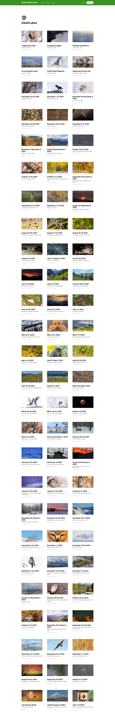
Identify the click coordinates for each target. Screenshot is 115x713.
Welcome (48, 2)
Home (42, 2)
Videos (53, 2)
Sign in (83, 2)
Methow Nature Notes (30, 2)
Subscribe (90, 2)
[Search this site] (80, 3)
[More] (57, 3)
